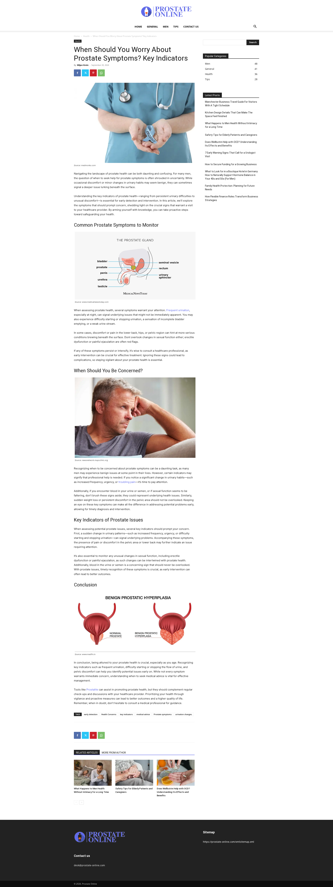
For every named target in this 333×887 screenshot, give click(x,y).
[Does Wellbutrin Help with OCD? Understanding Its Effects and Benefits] (176, 773)
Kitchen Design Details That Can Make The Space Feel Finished (229, 114)
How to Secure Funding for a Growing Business (231, 164)
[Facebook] (77, 72)
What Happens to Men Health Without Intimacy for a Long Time (231, 125)
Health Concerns (108, 714)
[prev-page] (76, 802)
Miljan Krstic (83, 65)
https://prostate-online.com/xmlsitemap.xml (228, 841)
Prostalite (92, 689)
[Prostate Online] (166, 11)
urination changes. (183, 714)
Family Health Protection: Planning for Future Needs (230, 187)
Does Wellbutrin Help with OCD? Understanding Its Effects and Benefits (173, 792)
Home (138, 26)
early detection (90, 714)
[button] (255, 27)
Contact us (191, 26)
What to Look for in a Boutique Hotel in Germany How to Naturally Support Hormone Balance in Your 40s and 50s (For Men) (231, 175)
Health (86, 36)
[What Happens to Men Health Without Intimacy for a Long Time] (93, 773)
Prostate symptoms (163, 714)
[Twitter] (85, 72)
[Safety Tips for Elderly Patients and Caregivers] (134, 773)
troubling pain (126, 482)
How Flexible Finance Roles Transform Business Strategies (231, 198)
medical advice (143, 714)
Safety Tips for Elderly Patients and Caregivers (231, 134)
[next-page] (81, 802)
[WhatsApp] (101, 72)
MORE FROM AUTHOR (114, 752)
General (152, 26)
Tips (175, 26)
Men (165, 26)
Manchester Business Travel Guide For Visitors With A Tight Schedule (231, 103)
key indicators (126, 714)
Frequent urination (177, 310)
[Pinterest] (93, 72)
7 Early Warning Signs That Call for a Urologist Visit (230, 154)
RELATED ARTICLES (87, 752)
